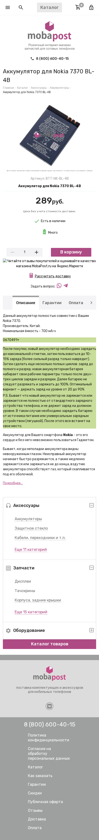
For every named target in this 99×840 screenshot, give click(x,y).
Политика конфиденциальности (48, 737)
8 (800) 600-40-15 (52, 59)
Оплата (76, 302)
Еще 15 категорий (31, 612)
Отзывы (35, 810)
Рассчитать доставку (53, 276)
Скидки (35, 793)
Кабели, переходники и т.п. (40, 537)
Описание (25, 302)
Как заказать (40, 775)
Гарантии (52, 302)
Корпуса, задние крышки (38, 600)
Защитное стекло (31, 528)
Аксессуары (39, 87)
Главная (8, 87)
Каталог (22, 87)
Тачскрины (25, 590)
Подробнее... (13, 483)
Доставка (37, 819)
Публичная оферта (45, 801)
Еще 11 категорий (31, 549)
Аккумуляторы (28, 519)
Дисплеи (23, 581)
